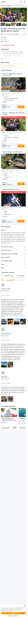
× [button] (25, 606)
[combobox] (25, 605)
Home (2, 6)
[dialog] (13, 611)
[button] (13, 66)
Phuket (8, 6)
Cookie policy (15, 610)
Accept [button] (13, 613)
